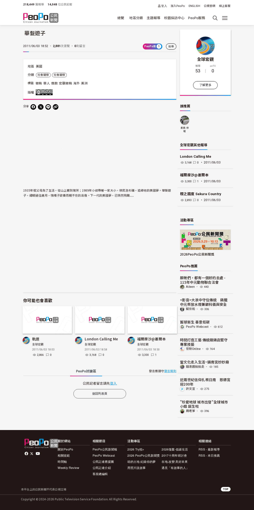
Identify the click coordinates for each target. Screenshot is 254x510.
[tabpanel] (99, 383)
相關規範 (64, 455)
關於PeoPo (65, 449)
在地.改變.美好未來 (175, 461)
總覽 (120, 18)
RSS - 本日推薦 (209, 455)
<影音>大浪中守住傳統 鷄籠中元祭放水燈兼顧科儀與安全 (203, 302)
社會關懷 (43, 75)
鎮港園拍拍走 (195, 366)
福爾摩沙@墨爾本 (151, 338)
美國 (39, 66)
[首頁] (40, 18)
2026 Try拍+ (135, 449)
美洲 (84, 83)
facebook (27, 454)
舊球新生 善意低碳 (195, 321)
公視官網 (209, 6)
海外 (76, 83)
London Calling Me (101, 338)
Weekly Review (68, 468)
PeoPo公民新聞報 (105, 449)
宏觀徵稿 (65, 83)
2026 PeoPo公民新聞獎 (143, 455)
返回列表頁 (99, 393)
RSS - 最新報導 (209, 449)
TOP (225, 489)
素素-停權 (185, 129)
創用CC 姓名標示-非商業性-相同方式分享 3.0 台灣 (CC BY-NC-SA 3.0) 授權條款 (45, 92)
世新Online (193, 349)
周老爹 (190, 411)
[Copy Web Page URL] (55, 107)
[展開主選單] (225, 18)
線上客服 (224, 6)
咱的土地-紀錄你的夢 (141, 461)
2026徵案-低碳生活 (175, 449)
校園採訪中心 (174, 18)
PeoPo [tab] (86, 371)
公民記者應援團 (103, 461)
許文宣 (190, 389)
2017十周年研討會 (174, 455)
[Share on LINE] (48, 107)
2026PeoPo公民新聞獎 (197, 254)
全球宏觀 (38, 344)
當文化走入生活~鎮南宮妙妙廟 (204, 361)
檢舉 (171, 46)
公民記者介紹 (102, 468)
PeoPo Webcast (197, 326)
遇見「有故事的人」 (175, 468)
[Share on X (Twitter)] (41, 107)
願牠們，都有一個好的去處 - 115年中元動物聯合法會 (202, 280)
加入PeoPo (178, 6)
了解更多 (205, 85)
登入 (164, 5)
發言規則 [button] (170, 371)
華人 (46, 83)
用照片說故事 (136, 468)
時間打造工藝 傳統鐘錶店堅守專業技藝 (204, 342)
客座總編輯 (100, 474)
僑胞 (54, 83)
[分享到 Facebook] (33, 107)
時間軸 (62, 461)
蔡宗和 (190, 309)
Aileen (190, 286)
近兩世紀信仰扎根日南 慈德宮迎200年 (205, 381)
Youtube (38, 454)
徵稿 (39, 83)
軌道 (35, 338)
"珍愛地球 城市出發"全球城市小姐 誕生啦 (204, 404)
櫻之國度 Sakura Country (200, 194)
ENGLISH (194, 6)
